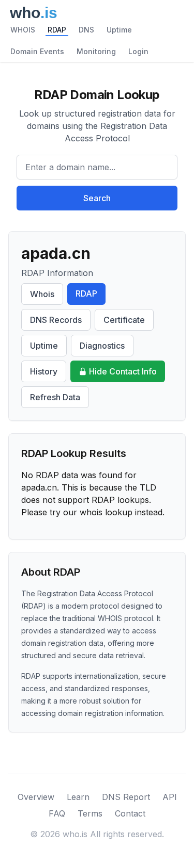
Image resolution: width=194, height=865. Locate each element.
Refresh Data (55, 397)
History (43, 371)
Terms (90, 813)
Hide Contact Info (123, 371)
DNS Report (126, 797)
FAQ (57, 813)
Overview (36, 797)
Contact (130, 813)
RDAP (57, 29)
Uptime (119, 29)
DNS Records (56, 320)
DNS (86, 29)
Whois (42, 294)
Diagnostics (102, 345)
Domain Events (37, 51)
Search (97, 198)
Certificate (124, 320)
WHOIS (22, 29)
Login (138, 51)
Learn (78, 797)
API (169, 797)
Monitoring (96, 51)
